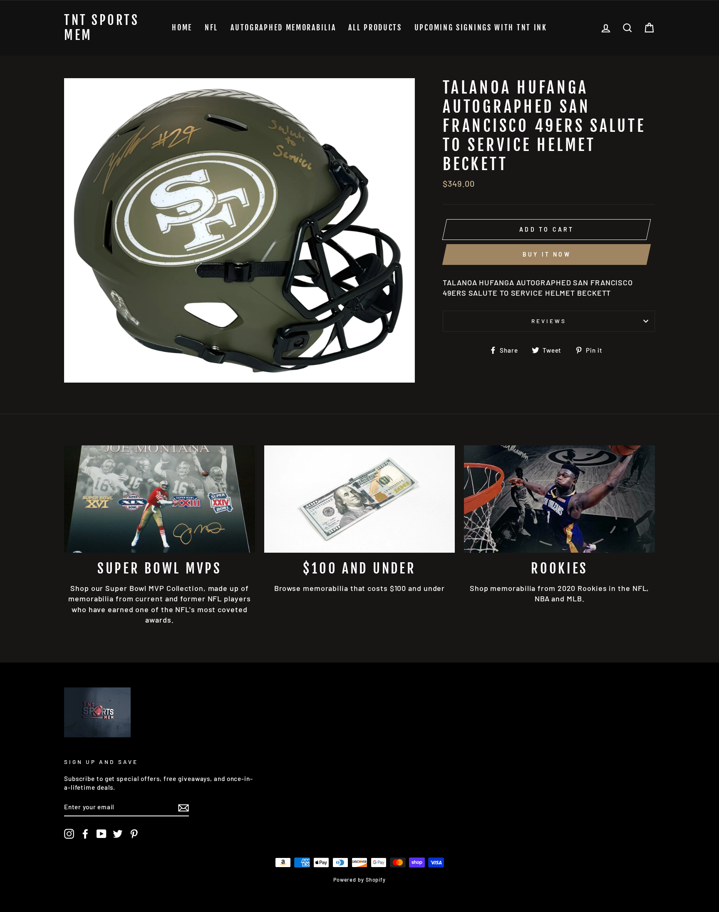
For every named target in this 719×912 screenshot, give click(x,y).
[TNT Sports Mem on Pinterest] (134, 834)
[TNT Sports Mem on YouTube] (102, 834)
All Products (375, 27)
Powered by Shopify (359, 879)
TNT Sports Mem (101, 28)
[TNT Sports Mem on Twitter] (118, 834)
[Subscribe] (183, 807)
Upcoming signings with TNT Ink (480, 27)
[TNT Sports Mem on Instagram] (69, 834)
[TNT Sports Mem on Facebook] (85, 834)
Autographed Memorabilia (283, 27)
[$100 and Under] (359, 499)
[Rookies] (559, 499)
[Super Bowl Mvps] (159, 499)
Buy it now (547, 254)
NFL (211, 27)
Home (182, 27)
